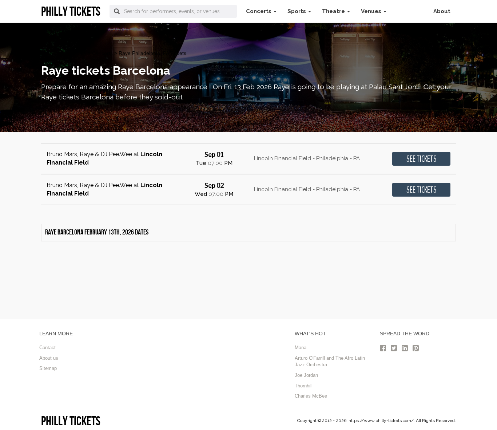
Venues (372, 11)
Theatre (334, 11)
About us (48, 358)
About (441, 11)
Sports (297, 11)
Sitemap (48, 368)
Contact (47, 347)
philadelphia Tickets (63, 53)
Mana (300, 347)
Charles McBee (311, 396)
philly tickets (70, 420)
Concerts (259, 11)
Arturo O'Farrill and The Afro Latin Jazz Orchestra (330, 361)
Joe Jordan (306, 375)
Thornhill (304, 385)
